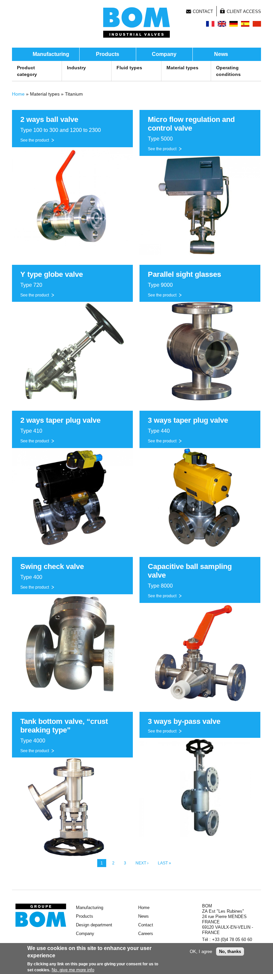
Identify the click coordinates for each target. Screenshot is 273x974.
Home (18, 94)
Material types (182, 67)
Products (107, 54)
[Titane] (210, 24)
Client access (244, 11)
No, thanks (230, 951)
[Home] (136, 22)
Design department (94, 924)
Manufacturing (51, 54)
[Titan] (233, 24)
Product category (27, 71)
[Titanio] (245, 24)
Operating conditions (228, 71)
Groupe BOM (40, 915)
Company (164, 54)
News (221, 54)
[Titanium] (222, 24)
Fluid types (129, 67)
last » (164, 863)
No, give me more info (73, 969)
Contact (203, 11)
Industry (76, 67)
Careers (145, 933)
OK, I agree (201, 951)
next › (142, 863)
